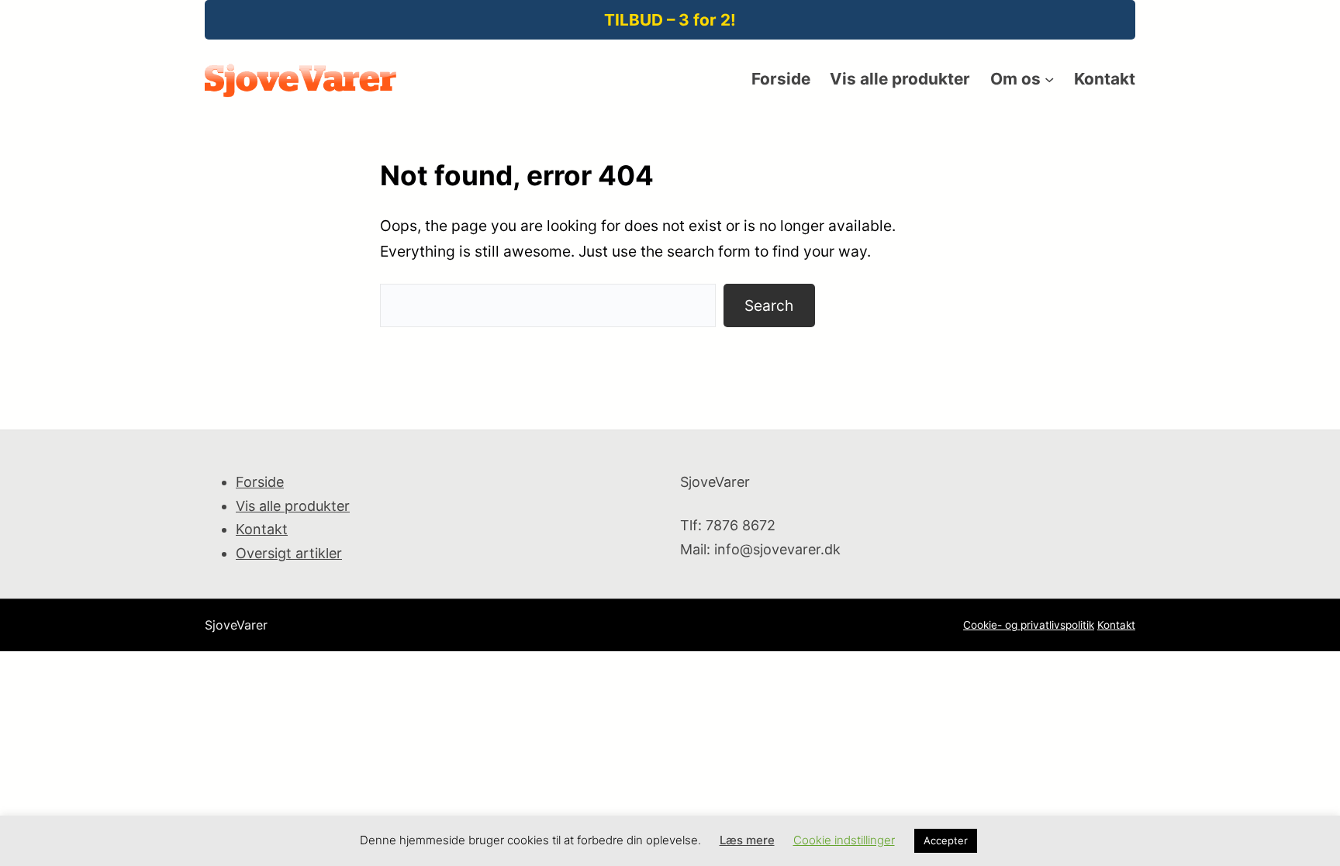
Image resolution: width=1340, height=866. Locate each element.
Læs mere (747, 840)
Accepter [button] (946, 840)
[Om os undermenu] (1049, 79)
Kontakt (262, 529)
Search (768, 305)
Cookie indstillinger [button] (844, 840)
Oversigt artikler (289, 553)
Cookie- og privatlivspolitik (1028, 625)
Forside (260, 482)
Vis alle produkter (293, 506)
